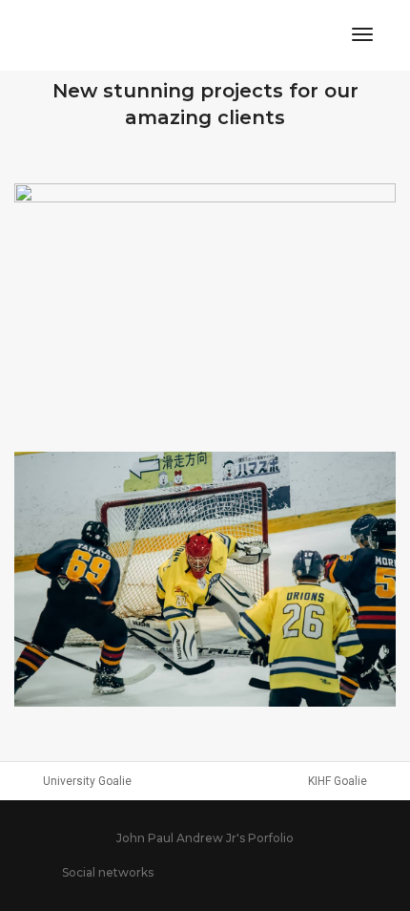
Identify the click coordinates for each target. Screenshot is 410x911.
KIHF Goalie (337, 781)
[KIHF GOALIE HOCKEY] (205, 310)
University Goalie (87, 781)
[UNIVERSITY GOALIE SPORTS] (205, 579)
